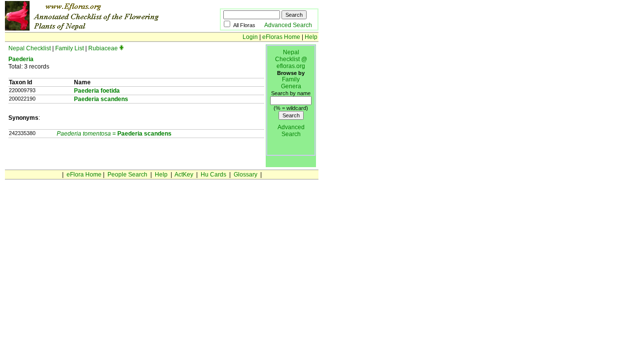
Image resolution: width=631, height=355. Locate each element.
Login (250, 37)
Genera (291, 86)
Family (291, 79)
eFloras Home (281, 37)
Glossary (245, 174)
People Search (127, 174)
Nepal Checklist (29, 48)
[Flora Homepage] (97, 28)
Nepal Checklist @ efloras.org (291, 59)
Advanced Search (288, 25)
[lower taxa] (121, 48)
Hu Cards (213, 174)
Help (311, 37)
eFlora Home (84, 174)
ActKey (184, 174)
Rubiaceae (103, 48)
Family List (69, 48)
